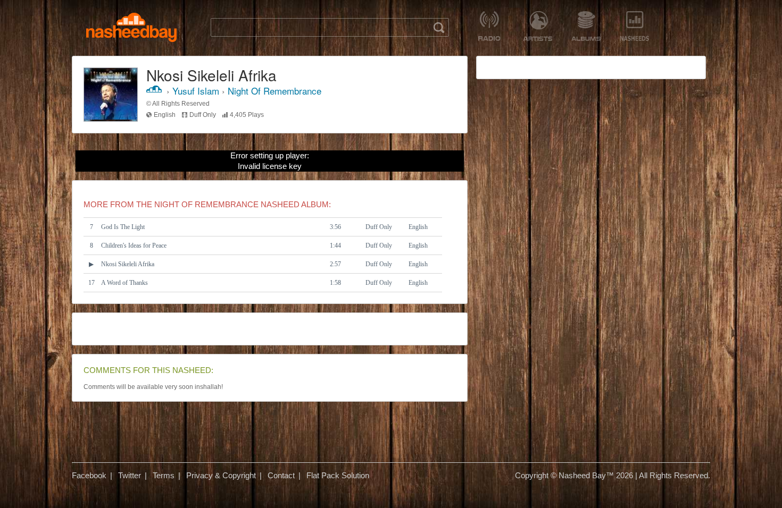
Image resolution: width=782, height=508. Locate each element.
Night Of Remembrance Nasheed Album (241, 204)
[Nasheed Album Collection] (586, 26)
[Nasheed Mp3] (131, 27)
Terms (163, 475)
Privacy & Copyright (221, 475)
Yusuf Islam (195, 90)
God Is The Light (123, 227)
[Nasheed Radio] (489, 26)
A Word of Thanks (124, 282)
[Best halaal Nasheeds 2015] (634, 26)
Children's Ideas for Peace (134, 245)
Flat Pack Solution (337, 475)
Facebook (89, 475)
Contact (281, 475)
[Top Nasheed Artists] (537, 26)
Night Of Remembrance (274, 90)
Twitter (129, 475)
